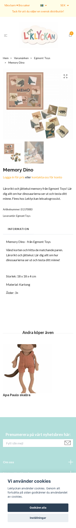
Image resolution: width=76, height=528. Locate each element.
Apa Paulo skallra (16, 423)
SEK (63, 5)
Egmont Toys (42, 86)
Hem (6, 86)
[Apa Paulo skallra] (38, 396)
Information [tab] (18, 257)
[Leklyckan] (36, 49)
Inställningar (38, 517)
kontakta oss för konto (47, 205)
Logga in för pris (14, 205)
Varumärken (21, 86)
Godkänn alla (38, 507)
